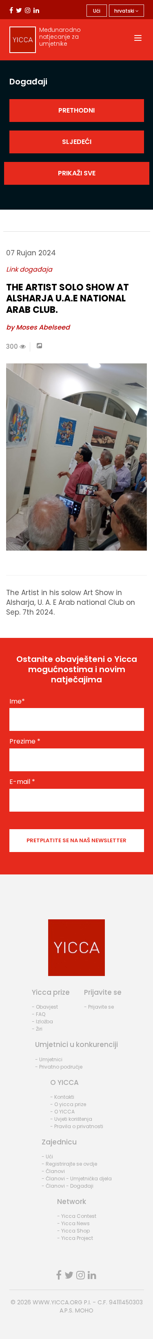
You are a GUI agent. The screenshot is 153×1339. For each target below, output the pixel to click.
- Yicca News (73, 1223)
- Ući (47, 1156)
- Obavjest (45, 1006)
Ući (96, 10)
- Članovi (53, 1171)
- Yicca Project (75, 1238)
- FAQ (38, 1014)
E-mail (22, 781)
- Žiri (37, 1028)
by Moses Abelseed (38, 327)
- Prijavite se (99, 1006)
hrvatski (124, 10)
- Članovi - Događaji (67, 1185)
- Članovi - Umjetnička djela (77, 1178)
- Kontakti (62, 1096)
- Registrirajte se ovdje (69, 1163)
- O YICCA (62, 1111)
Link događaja (29, 269)
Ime (17, 701)
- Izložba (42, 1021)
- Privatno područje (58, 1066)
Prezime (24, 741)
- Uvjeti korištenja (71, 1118)
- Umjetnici (48, 1059)
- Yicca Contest (76, 1216)
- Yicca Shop (73, 1230)
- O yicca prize (68, 1104)
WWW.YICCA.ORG (57, 1302)
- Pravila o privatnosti (76, 1126)
